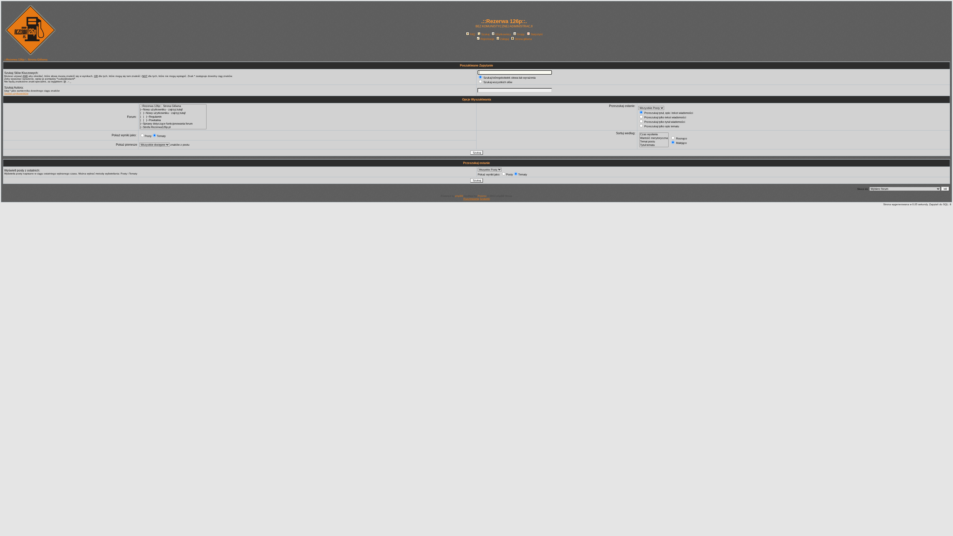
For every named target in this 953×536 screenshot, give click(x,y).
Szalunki (485, 198)
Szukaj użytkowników (16, 93)
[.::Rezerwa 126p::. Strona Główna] (173, 106)
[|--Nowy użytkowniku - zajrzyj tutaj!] (173, 109)
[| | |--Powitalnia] (173, 120)
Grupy (521, 34)
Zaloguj (504, 38)
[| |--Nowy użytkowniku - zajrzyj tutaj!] (173, 113)
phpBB (459, 196)
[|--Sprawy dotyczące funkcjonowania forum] (173, 124)
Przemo (482, 196)
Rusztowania (471, 198)
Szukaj (485, 34)
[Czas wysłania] (654, 134)
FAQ (472, 34)
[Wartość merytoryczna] (654, 138)
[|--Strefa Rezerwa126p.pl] (173, 127)
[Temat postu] (654, 141)
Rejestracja (487, 38)
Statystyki (537, 34)
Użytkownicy (503, 34)
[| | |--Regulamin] (173, 117)
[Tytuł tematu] (654, 145)
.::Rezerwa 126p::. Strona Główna (25, 59)
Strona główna (523, 38)
